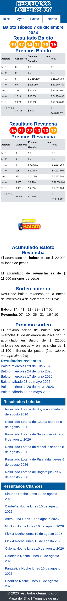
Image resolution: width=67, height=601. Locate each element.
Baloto (34, 19)
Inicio (6, 19)
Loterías (51, 19)
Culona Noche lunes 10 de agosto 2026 (34, 548)
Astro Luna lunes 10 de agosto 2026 (32, 519)
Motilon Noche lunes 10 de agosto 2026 (34, 526)
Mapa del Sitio (19, 598)
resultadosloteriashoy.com (39, 593)
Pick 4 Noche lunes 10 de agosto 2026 (33, 541)
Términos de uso (46, 598)
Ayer (20, 19)
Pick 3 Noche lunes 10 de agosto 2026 (33, 533)
